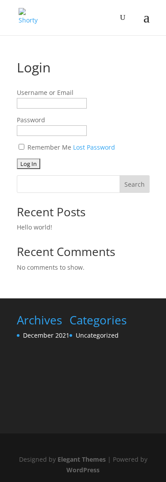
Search (134, 184)
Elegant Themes (82, 459)
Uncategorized (97, 335)
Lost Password (94, 147)
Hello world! (34, 227)
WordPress (83, 470)
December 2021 (46, 335)
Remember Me (49, 147)
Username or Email (45, 92)
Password (31, 120)
